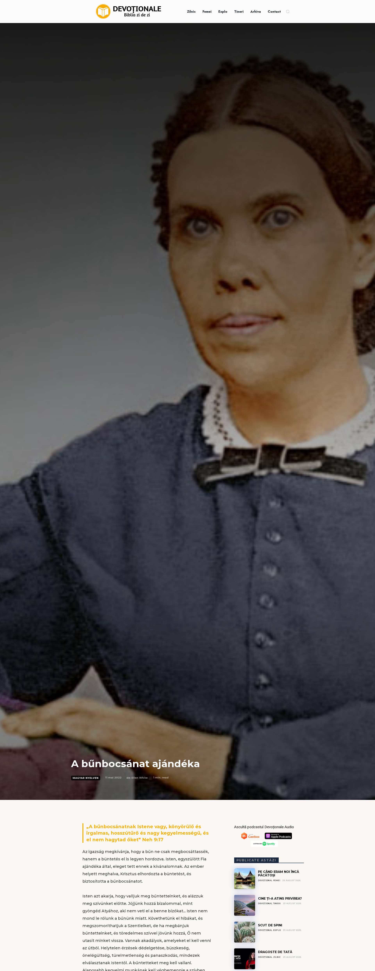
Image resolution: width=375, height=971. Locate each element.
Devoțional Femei (269, 880)
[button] (288, 11)
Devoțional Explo (269, 930)
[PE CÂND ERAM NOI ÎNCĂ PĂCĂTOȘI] (244, 878)
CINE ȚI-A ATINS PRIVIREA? (280, 898)
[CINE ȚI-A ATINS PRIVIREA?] (244, 905)
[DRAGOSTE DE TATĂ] (244, 958)
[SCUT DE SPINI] (244, 932)
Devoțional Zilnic (269, 957)
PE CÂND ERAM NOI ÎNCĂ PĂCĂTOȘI (278, 873)
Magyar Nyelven (86, 777)
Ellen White (139, 777)
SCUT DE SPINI (270, 925)
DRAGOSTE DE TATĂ (275, 952)
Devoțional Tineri (269, 903)
